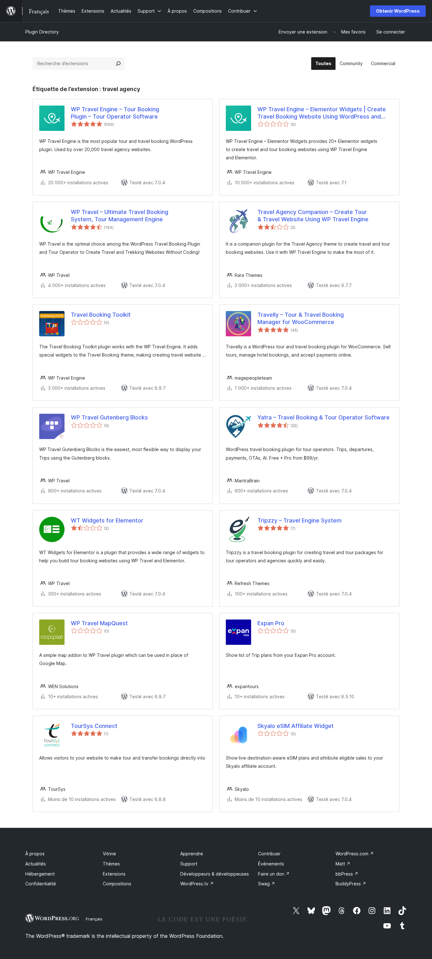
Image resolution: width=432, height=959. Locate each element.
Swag (266, 883)
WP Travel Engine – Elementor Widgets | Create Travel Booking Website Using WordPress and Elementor (321, 113)
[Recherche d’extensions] (118, 63)
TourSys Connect (94, 726)
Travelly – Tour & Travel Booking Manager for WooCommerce (300, 318)
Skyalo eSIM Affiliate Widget (295, 726)
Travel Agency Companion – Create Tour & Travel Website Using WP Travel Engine (312, 216)
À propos (35, 853)
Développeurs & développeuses (214, 874)
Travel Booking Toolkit (101, 314)
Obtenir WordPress (398, 11)
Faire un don (274, 874)
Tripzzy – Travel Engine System (299, 520)
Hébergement (40, 874)
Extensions (114, 874)
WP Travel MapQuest (99, 623)
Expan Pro (270, 623)
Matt (343, 863)
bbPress (347, 874)
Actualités (35, 863)
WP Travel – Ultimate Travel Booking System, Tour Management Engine (119, 216)
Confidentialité (40, 883)
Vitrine (109, 853)
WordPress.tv (197, 883)
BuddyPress (351, 883)
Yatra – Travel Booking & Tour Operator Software (323, 417)
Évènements (271, 863)
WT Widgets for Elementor (107, 520)
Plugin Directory (42, 31)
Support (188, 863)
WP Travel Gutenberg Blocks (109, 417)
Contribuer (269, 853)
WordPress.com (355, 853)
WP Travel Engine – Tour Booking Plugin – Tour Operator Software (115, 113)
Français (94, 918)
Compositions (117, 883)
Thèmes (111, 863)
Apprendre (191, 853)
